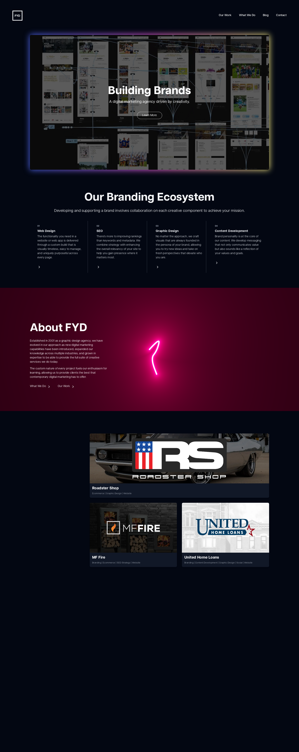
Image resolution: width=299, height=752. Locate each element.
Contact (281, 15)
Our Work (225, 15)
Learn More (149, 115)
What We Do (247, 15)
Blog (266, 15)
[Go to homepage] (17, 16)
